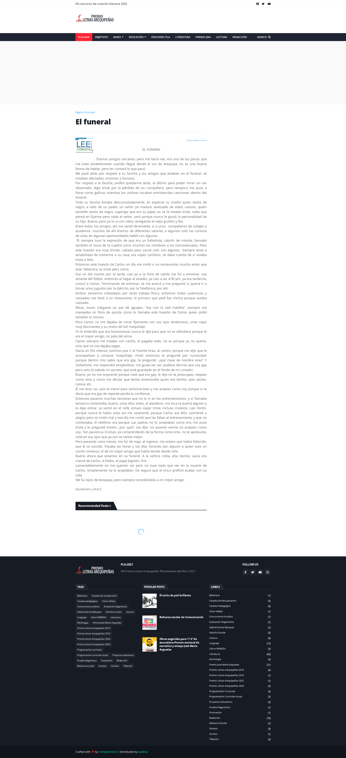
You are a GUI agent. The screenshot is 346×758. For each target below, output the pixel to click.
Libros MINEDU (98, 617)
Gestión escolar (114, 611)
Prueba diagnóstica (87, 660)
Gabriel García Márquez (89, 611)
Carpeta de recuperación (104, 595)
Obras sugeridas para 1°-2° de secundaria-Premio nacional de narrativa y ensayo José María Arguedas (179, 644)
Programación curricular (89, 649)
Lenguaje (81, 617)
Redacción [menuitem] (239, 37)
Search (262, 37)
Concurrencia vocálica (88, 606)
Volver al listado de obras (196, 140)
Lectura (130, 611)
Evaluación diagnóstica (115, 606)
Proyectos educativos (123, 655)
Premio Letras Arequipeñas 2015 (93, 628)
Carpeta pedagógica (87, 601)
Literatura (116, 617)
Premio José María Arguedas (107, 622)
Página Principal (85, 112)
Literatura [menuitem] (182, 37)
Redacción (122, 660)
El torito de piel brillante (175, 595)
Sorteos (115, 665)
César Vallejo (108, 601)
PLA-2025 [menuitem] (84, 37)
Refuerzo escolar (85, 665)
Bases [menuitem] (117, 37)
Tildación (127, 665)
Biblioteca (82, 595)
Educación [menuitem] (136, 37)
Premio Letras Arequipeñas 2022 (93, 638)
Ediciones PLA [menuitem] (160, 37)
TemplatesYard (108, 751)
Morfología (82, 622)
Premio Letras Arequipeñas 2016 (93, 633)
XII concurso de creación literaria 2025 (101, 4)
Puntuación (106, 660)
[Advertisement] (205, 20)
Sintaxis (103, 665)
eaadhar (143, 751)
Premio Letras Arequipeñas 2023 (93, 644)
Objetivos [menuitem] (101, 37)
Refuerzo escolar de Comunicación (181, 617)
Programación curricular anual (92, 655)
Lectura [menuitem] (221, 37)
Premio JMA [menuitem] (203, 37)
